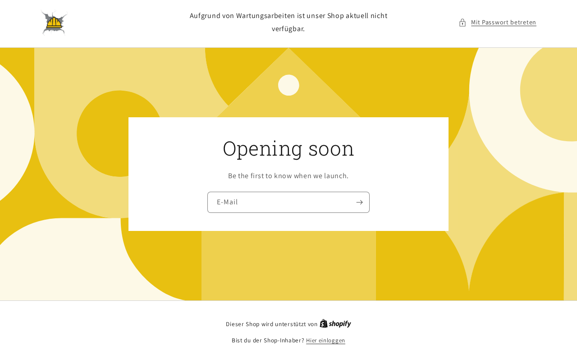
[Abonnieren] (359, 202)
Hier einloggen (325, 340)
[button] (497, 22)
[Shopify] (335, 324)
